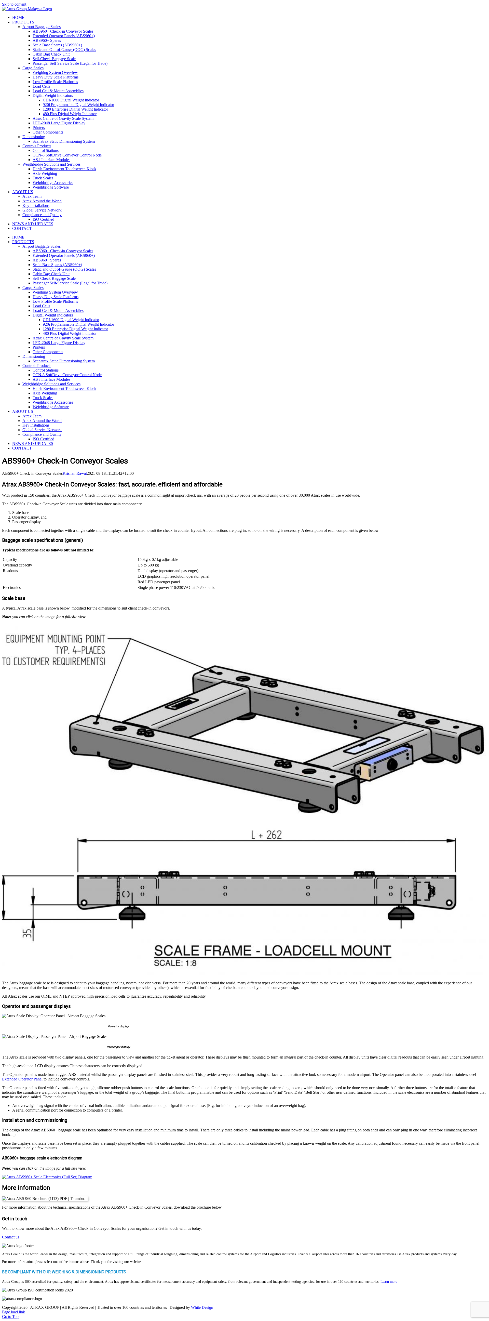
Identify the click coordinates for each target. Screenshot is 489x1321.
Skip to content (14, 4)
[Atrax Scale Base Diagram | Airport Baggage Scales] (244, 973)
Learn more (389, 1282)
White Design (202, 1307)
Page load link (13, 1312)
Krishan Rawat (75, 473)
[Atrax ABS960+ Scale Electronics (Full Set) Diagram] (47, 1177)
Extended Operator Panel (22, 1079)
